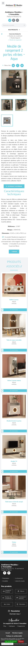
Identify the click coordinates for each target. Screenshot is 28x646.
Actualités (5, 581)
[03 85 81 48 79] (9, 20)
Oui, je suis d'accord (10, 641)
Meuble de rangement (15, 40)
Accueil (8, 633)
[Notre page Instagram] (17, 20)
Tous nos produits (15, 34)
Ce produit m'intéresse (15, 186)
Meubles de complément (15, 36)
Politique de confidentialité (14, 636)
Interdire (21, 641)
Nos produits (13, 29)
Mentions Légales (17, 633)
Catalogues (12, 626)
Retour (14, 251)
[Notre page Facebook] (13, 20)
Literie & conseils (20, 581)
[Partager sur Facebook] (17, 65)
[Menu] (3, 3)
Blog (5, 626)
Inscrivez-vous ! (15, 614)
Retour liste (7, 65)
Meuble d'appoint (15, 38)
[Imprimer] (13, 65)
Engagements (21, 626)
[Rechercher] (24, 25)
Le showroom (19, 578)
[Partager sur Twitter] (22, 65)
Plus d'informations (7, 643)
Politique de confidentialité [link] (20, 643)
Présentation (5, 578)
